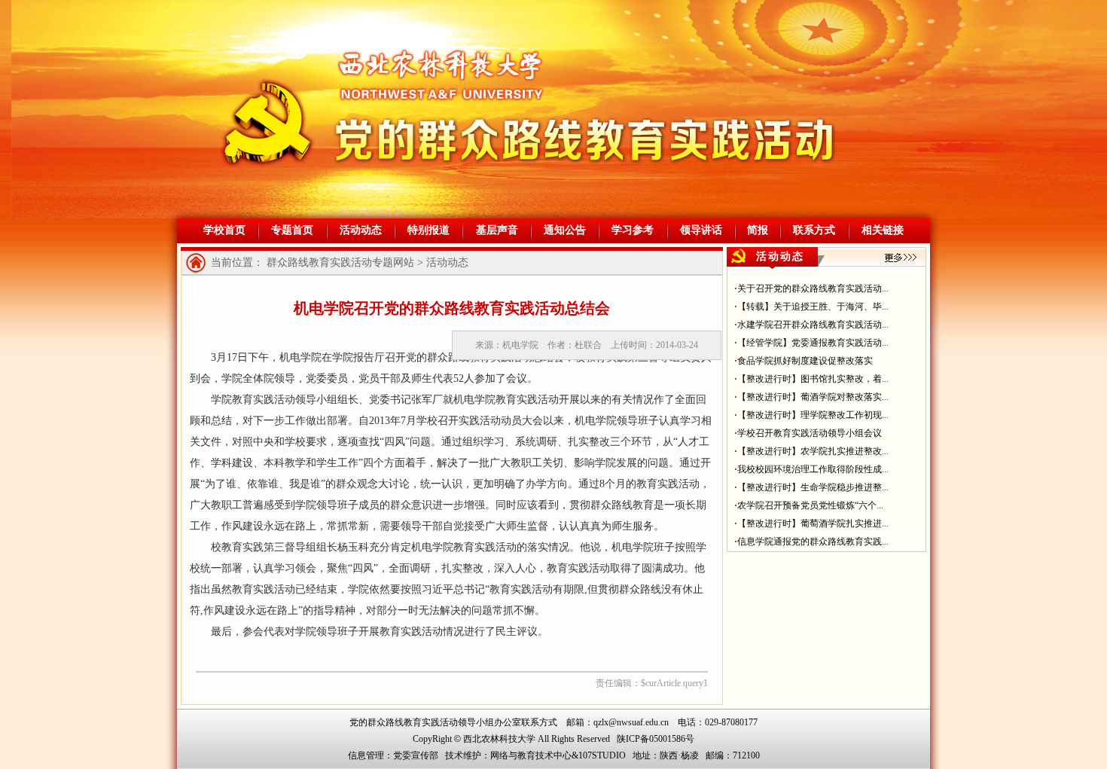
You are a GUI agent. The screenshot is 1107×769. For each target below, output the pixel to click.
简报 (757, 230)
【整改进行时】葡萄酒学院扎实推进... (813, 523)
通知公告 (565, 230)
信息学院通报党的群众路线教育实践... (813, 541)
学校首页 (224, 230)
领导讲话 (701, 230)
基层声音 (497, 230)
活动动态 (361, 230)
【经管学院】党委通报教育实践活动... (813, 342)
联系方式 (814, 230)
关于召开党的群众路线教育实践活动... (813, 288)
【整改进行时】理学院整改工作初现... (813, 415)
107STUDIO (602, 755)
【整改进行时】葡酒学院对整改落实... (813, 397)
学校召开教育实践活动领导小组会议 (809, 433)
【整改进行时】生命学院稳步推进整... (813, 487)
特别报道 (428, 230)
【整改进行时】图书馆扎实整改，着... (813, 379)
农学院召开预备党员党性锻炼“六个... (810, 505)
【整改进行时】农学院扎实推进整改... (813, 451)
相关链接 (883, 230)
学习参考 (632, 230)
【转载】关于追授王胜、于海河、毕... (813, 306)
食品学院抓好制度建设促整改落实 (805, 361)
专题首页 (292, 230)
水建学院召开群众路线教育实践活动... (813, 324)
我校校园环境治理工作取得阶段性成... (813, 469)
